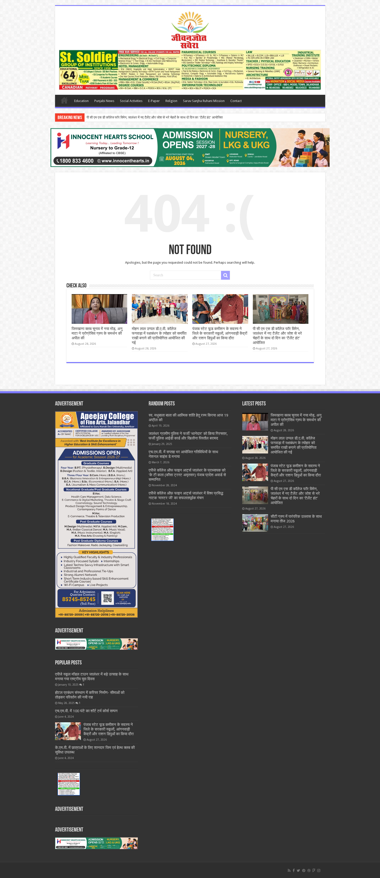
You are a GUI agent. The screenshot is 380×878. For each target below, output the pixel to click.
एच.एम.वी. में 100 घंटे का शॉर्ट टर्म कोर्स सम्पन (86, 711)
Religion (171, 101)
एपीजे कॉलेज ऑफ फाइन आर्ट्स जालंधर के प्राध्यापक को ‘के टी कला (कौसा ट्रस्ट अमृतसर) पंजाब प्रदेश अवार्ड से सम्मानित (187, 475)
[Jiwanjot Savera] (190, 29)
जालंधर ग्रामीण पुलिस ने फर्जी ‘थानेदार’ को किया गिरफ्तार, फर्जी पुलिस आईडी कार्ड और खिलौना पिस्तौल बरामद (188, 436)
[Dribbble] (309, 870)
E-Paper (154, 101)
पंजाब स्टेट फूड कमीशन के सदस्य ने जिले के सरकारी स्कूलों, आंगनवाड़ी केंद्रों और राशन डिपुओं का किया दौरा (219, 333)
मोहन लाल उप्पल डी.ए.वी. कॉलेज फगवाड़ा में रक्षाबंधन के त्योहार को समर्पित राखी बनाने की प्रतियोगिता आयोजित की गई (159, 335)
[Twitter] (298, 870)
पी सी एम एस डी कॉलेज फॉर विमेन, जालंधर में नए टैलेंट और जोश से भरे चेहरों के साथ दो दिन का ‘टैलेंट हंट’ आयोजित (155, 117)
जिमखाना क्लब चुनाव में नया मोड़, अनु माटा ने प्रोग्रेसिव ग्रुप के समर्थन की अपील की (97, 333)
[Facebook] (293, 870)
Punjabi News (104, 101)
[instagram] (319, 870)
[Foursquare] (314, 870)
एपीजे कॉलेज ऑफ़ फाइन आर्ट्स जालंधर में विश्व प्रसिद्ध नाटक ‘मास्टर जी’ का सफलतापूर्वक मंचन (186, 495)
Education (81, 101)
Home (64, 100)
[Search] (225, 275)
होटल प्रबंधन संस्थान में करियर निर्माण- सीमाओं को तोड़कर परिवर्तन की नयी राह (89, 695)
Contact (236, 101)
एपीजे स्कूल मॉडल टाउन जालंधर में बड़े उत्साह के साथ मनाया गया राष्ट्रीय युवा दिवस (91, 676)
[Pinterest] (304, 870)
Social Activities (131, 101)
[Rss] (289, 870)
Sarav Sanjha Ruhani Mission (204, 101)
